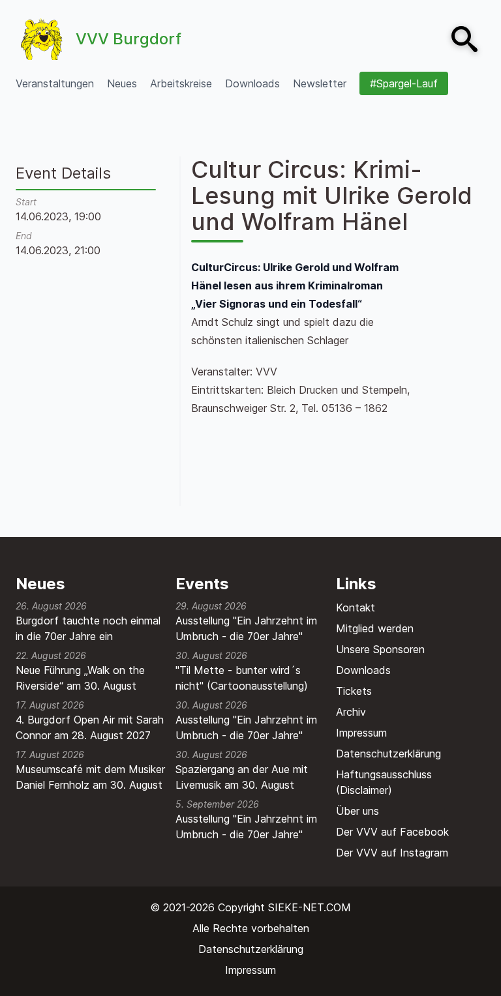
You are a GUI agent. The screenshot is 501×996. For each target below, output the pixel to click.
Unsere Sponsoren (380, 649)
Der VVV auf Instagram (392, 852)
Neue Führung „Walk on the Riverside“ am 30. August (80, 678)
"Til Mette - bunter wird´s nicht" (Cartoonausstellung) (241, 678)
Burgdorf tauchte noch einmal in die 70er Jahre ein (88, 628)
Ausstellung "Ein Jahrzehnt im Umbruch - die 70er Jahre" (246, 628)
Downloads (363, 670)
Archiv (351, 711)
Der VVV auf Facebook (392, 831)
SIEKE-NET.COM (309, 907)
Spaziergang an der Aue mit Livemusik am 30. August (241, 777)
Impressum (361, 732)
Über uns (357, 810)
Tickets (354, 690)
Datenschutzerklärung (388, 753)
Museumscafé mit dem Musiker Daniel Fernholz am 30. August (90, 777)
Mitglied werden (375, 628)
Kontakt (355, 607)
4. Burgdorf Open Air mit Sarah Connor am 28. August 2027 (90, 727)
